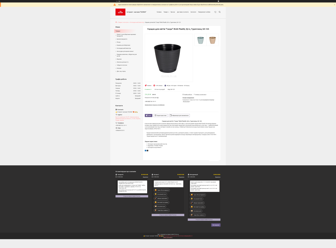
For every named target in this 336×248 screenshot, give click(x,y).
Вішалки (119, 59)
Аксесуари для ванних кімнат (125, 51)
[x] (147, 151)
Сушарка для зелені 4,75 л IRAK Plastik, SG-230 (166, 182)
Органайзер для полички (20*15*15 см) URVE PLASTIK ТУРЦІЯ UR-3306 (132, 190)
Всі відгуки (216, 225)
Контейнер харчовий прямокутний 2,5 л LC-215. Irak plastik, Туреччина (204, 186)
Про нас (173, 12)
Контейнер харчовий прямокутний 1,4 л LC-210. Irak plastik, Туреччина (204, 189)
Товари (166, 12)
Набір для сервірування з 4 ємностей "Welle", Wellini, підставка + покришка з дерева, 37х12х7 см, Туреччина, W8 (132, 187)
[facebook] (145, 151)
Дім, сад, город (121, 71)
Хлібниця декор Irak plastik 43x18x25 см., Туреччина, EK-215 (168, 184)
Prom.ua (176, 234)
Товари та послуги (123, 22)
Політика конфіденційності (185, 235)
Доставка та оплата (183, 12)
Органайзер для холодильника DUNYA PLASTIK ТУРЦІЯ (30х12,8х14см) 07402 (130, 182)
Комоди (119, 68)
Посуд (118, 42)
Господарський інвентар (137, 22)
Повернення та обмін (204, 12)
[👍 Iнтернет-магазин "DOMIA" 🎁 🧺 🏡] (120, 12)
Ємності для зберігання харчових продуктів (126, 35)
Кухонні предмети (122, 39)
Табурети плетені (122, 65)
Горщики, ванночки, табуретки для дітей (127, 55)
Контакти (193, 12)
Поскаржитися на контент (171, 235)
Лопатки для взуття (122, 62)
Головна (159, 12)
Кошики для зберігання (123, 45)
